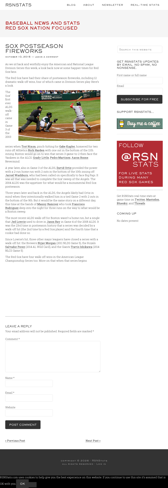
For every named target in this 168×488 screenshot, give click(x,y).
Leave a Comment (46, 56)
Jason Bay (53, 221)
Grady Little (41, 157)
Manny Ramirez (47, 204)
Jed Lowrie (18, 221)
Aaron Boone (80, 157)
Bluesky (122, 203)
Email (9, 392)
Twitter (140, 199)
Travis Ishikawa (81, 247)
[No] (33, 484)
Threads (139, 203)
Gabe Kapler (67, 146)
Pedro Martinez (60, 157)
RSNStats (18, 4)
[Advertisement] (52, 288)
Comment (12, 339)
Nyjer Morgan (47, 243)
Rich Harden (36, 150)
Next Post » (93, 440)
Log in (101, 463)
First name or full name (132, 75)
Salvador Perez (15, 247)
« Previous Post (15, 440)
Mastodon (152, 199)
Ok (22, 483)
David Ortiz (64, 168)
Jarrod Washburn (16, 175)
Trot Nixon (28, 146)
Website (10, 407)
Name (9, 378)
